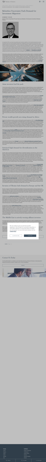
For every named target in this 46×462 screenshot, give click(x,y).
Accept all (30, 235)
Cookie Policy (13, 231)
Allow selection (16, 235)
